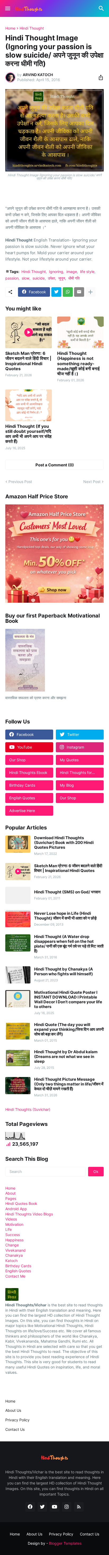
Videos (11, 1219)
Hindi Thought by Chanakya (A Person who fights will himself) (63, 971)
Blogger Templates (65, 1543)
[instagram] (66, 1507)
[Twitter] (56, 292)
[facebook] (30, 1507)
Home (10, 28)
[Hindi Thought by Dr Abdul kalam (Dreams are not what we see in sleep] (17, 1058)
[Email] (79, 292)
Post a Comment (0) (54, 464)
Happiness (14, 1240)
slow (25, 278)
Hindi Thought (32, 28)
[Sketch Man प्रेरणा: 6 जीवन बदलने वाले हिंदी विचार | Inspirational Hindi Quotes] (28, 332)
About (10, 1193)
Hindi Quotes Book (21, 1203)
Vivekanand (15, 1250)
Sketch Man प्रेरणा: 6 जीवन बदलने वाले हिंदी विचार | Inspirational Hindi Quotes (28, 361)
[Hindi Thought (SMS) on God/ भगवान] (17, 895)
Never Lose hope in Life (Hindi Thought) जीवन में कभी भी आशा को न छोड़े (65, 916)
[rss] (79, 1507)
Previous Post (20, 481)
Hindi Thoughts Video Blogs (29, 1214)
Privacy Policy (17, 1420)
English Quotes (18, 1271)
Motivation (14, 1224)
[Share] (99, 77)
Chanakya (14, 1255)
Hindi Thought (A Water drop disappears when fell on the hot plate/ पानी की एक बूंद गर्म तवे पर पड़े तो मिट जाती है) (68, 943)
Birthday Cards (18, 1266)
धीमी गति (74, 278)
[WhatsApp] (68, 292)
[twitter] (42, 1507)
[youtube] (54, 1507)
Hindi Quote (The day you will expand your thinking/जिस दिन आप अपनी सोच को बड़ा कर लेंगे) (69, 1029)
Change (12, 1245)
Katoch (11, 1260)
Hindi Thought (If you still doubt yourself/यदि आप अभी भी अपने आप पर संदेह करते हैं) (28, 434)
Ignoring (56, 271)
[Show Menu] (7, 8)
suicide (39, 278)
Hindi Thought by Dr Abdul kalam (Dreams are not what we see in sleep (66, 1057)
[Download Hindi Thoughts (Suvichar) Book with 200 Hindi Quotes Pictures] (17, 844)
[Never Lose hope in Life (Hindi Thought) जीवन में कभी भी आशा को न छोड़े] (17, 919)
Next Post (92, 481)
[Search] (102, 8)
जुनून (61, 278)
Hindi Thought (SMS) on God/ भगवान (67, 892)
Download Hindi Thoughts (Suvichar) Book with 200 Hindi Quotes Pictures (64, 842)
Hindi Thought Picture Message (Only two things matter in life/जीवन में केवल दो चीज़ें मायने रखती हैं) (68, 1084)
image (71, 271)
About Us (13, 1410)
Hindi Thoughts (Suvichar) (27, 1109)
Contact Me (15, 1276)
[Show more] (90, 292)
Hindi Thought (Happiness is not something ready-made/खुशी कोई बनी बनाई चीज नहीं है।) (78, 363)
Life (8, 1229)
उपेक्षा (51, 278)
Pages (10, 1198)
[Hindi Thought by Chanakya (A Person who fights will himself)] (17, 974)
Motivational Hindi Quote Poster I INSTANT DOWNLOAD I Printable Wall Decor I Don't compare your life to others (68, 999)
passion (12, 278)
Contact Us (15, 1429)
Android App (16, 1208)
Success (12, 1234)
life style (87, 271)
